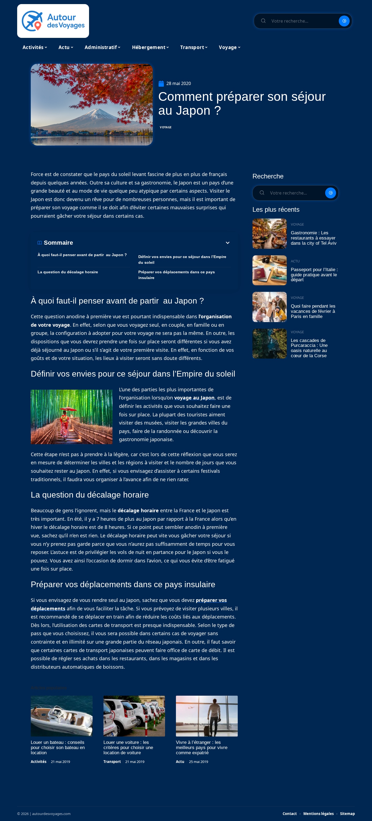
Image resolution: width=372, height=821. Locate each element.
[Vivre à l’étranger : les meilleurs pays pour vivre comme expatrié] (207, 716)
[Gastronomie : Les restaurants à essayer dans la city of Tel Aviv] (269, 234)
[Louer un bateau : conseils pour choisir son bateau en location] (62, 716)
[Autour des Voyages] (53, 21)
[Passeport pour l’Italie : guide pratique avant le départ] (269, 270)
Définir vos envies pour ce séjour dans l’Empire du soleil (182, 260)
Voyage (166, 127)
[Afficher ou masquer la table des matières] (152, 243)
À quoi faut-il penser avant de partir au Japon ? (82, 255)
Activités (38, 761)
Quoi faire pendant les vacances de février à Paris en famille (313, 311)
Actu (180, 761)
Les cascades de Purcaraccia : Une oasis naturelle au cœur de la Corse (309, 348)
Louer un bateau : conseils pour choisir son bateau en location (58, 747)
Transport (112, 761)
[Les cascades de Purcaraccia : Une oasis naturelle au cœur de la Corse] (269, 344)
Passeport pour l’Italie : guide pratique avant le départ (314, 274)
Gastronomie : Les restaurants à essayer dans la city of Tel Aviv (314, 238)
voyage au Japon (194, 397)
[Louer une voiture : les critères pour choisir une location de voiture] (134, 716)
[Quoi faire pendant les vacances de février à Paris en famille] (269, 307)
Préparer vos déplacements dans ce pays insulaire (176, 275)
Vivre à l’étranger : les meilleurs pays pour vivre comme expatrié (201, 747)
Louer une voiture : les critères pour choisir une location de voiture (128, 747)
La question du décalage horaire (68, 272)
